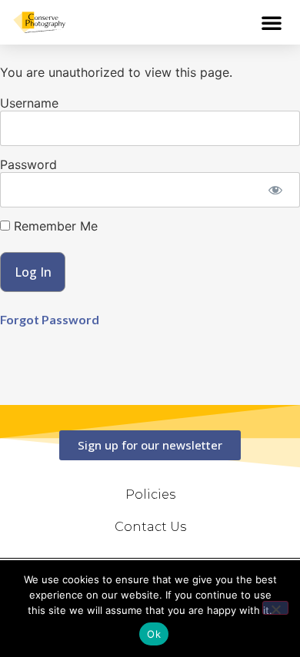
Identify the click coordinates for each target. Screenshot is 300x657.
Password (28, 164)
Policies (150, 494)
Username (29, 103)
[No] (275, 608)
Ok (154, 634)
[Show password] (275, 189)
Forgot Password (49, 319)
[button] (271, 22)
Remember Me (54, 226)
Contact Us (150, 526)
